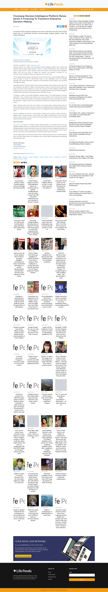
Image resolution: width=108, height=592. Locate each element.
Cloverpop (16, 125)
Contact (50, 579)
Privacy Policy (51, 574)
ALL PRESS (34, 9)
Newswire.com (35, 65)
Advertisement (52, 577)
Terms (49, 572)
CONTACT (42, 9)
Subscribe (81, 579)
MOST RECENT (24, 9)
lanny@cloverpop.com (18, 148)
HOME (16, 9)
